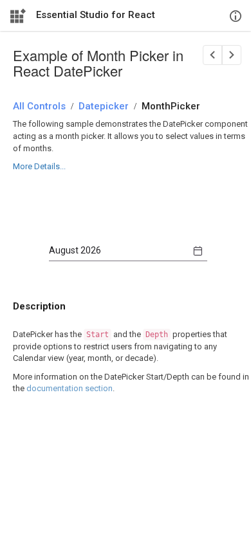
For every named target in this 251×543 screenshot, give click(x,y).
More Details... (39, 166)
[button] (197, 251)
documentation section (69, 388)
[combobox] (118, 251)
